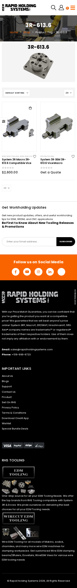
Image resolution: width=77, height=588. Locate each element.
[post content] (19, 127)
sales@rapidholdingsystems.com (32, 349)
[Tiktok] (61, 272)
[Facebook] (15, 272)
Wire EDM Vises (27, 156)
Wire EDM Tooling (10, 156)
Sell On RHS (9, 402)
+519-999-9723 (21, 354)
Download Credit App (15, 418)
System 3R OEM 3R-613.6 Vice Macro (53, 161)
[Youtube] (27, 272)
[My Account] (61, 8)
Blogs (5, 381)
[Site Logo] (19, 7)
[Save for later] (35, 156)
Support (7, 386)
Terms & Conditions (14, 413)
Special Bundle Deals (15, 428)
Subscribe (65, 241)
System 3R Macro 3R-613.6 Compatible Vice (16, 161)
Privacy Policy (10, 407)
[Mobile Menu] (72, 7)
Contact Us (9, 392)
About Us (7, 376)
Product (7, 397)
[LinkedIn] (50, 272)
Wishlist (6, 423)
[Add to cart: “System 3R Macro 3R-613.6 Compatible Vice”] (30, 108)
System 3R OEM (47, 156)
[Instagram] (38, 272)
